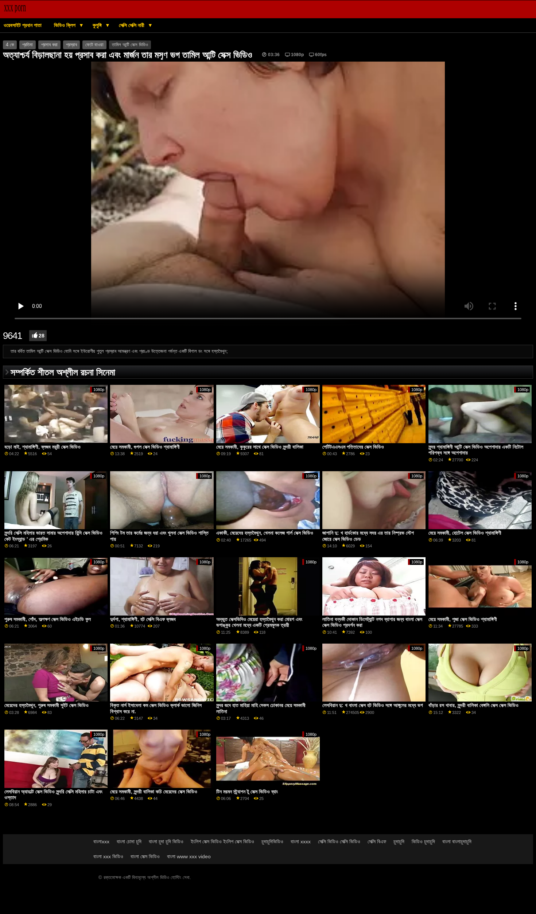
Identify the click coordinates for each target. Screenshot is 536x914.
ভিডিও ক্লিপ (65, 25)
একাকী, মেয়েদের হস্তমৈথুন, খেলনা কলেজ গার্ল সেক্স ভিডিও (264, 533)
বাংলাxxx (101, 841)
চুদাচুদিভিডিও (272, 841)
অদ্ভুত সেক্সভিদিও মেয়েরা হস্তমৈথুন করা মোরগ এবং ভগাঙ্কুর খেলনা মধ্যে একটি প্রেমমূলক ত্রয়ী (259, 622)
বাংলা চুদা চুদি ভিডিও (166, 841)
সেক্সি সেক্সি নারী (132, 25)
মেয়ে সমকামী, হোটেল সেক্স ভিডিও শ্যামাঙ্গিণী (464, 533)
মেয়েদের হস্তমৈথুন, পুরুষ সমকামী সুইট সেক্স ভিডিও (46, 705)
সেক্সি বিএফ (377, 841)
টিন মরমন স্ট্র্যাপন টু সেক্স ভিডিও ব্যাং (247, 791)
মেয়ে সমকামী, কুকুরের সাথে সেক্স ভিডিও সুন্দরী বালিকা (259, 447)
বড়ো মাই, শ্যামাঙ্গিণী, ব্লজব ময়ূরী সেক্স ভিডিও (42, 447)
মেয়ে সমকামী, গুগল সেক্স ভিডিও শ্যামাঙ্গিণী (145, 447)
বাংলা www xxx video (189, 856)
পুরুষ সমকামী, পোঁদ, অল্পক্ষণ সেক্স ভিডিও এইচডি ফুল (47, 619)
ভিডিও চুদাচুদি (423, 841)
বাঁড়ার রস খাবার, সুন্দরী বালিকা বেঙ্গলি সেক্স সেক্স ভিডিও (473, 705)
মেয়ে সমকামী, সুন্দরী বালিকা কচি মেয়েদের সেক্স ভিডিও (153, 791)
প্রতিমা (27, 44)
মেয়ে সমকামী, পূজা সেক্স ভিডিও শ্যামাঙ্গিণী (462, 619)
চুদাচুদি (398, 841)
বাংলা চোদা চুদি (129, 841)
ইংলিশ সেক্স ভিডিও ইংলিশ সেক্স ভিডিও (222, 841)
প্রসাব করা (49, 44)
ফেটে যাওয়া (94, 44)
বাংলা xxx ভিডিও (108, 856)
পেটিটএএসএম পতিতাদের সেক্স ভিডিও (353, 447)
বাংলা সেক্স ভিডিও (145, 856)
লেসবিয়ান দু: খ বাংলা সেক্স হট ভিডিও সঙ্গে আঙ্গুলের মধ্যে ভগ (372, 705)
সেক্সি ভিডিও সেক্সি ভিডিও (339, 841)
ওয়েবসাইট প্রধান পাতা (23, 25)
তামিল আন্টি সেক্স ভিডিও (130, 44)
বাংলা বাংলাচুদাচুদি (456, 841)
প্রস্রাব (71, 44)
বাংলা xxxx (301, 841)
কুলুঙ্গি (98, 25)
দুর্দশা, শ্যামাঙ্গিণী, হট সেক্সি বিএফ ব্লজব (143, 619)
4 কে (10, 44)
